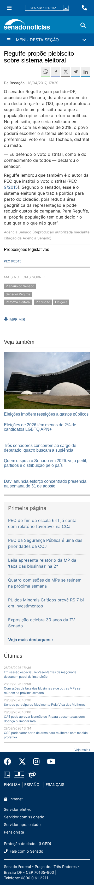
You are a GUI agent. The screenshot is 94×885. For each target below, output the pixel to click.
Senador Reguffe (18, 294)
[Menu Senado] (9, 8)
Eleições (61, 302)
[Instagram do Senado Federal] (36, 761)
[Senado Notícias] (27, 26)
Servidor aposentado (22, 824)
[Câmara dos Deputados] (7, 774)
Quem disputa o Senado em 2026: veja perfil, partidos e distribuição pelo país (45, 463)
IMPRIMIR (16, 319)
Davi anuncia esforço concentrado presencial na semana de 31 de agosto (45, 483)
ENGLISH (12, 784)
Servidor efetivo (18, 809)
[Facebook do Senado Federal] (9, 761)
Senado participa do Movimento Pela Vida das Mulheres (44, 704)
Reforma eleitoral (18, 302)
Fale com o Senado (26, 851)
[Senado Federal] (47, 8)
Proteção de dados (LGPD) (27, 843)
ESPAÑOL (33, 784)
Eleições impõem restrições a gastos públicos (46, 414)
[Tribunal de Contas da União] (32, 774)
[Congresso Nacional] (19, 774)
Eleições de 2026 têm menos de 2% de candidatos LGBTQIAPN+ (40, 427)
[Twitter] (22, 761)
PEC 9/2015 (12, 261)
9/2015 (11, 187)
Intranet (15, 799)
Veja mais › (82, 750)
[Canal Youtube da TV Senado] (49, 761)
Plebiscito (43, 302)
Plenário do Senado (20, 286)
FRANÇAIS (55, 784)
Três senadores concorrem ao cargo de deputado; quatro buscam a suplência (40, 447)
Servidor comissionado (24, 817)
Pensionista (14, 832)
